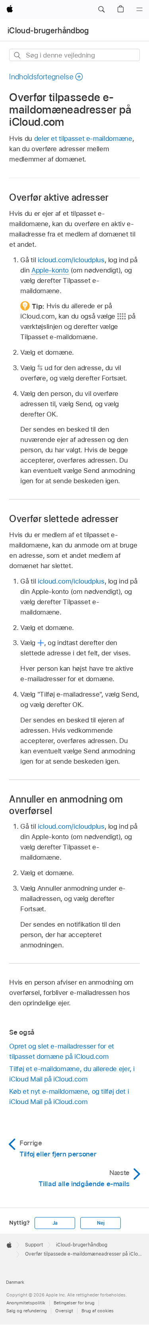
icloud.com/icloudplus (71, 260)
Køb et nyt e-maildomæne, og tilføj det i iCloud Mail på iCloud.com (69, 1096)
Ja (55, 1223)
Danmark (15, 1282)
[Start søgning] (18, 55)
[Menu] (139, 9)
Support (34, 1245)
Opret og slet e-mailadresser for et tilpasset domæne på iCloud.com (61, 1051)
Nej (100, 1223)
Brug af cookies (97, 1310)
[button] (101, 9)
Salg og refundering (26, 1310)
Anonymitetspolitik (25, 1303)
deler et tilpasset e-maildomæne (83, 138)
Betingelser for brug (74, 1303)
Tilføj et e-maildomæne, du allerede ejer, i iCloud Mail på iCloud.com (72, 1074)
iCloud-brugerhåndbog (48, 30)
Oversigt (64, 1310)
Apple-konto (50, 270)
